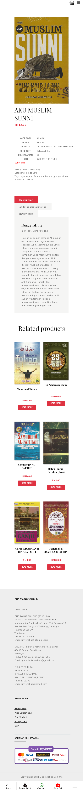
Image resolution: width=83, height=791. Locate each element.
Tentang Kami (20, 708)
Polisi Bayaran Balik (23, 712)
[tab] (26, 199)
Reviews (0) (26, 213)
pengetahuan (61, 176)
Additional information (33, 206)
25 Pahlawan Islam (56, 384)
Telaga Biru (31, 172)
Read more (27, 407)
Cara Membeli (20, 717)
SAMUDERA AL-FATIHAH (27, 466)
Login (16, 725)
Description (26, 199)
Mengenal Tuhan (27, 389)
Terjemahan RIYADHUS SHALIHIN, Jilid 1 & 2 (56, 552)
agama (24, 176)
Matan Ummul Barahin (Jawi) (56, 470)
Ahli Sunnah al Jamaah (41, 176)
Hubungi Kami (20, 721)
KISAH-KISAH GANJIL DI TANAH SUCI (27, 550)
